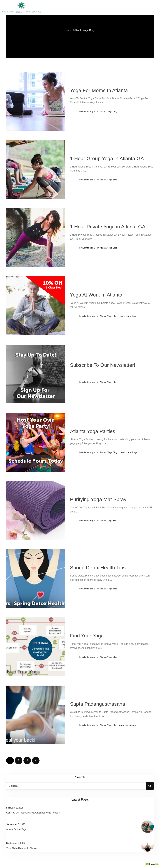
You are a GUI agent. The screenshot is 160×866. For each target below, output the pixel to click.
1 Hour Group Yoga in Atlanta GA (107, 158)
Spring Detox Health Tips (98, 567)
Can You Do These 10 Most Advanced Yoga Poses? (33, 812)
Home (69, 30)
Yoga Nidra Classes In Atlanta (21, 848)
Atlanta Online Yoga (16, 829)
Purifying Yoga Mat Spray (98, 499)
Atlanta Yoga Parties (92, 431)
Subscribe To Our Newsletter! (102, 365)
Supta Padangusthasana (97, 704)
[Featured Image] (35, 101)
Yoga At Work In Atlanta (96, 295)
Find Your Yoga (87, 636)
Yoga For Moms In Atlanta (99, 90)
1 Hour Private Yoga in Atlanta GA (107, 227)
